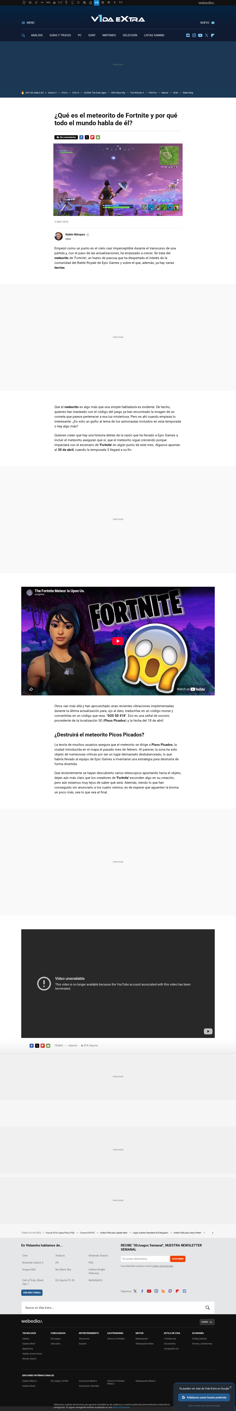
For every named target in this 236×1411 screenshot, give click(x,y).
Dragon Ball (29, 1269)
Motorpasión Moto (144, 1343)
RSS (163, 1290)
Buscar (208, 1308)
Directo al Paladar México (116, 1382)
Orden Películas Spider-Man (114, 1232)
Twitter (206, 35)
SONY (92, 35)
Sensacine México (88, 1381)
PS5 (91, 1262)
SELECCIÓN (130, 35)
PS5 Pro (153, 92)
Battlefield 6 (95, 1280)
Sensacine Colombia (89, 1386)
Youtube (200, 35)
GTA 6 (64, 92)
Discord (188, 35)
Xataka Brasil (28, 1386)
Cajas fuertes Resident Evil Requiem (151, 1232)
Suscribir (177, 1258)
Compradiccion (171, 1348)
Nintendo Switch (98, 1255)
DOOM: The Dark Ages (95, 92)
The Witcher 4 (137, 92)
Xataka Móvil (28, 1343)
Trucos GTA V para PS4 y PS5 (60, 1232)
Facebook (81, 137)
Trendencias (170, 1338)
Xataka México (29, 1381)
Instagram (194, 35)
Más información (121, 1407)
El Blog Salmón (199, 1338)
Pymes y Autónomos (202, 1343)
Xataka (25, 1338)
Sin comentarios (68, 137)
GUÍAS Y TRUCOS (60, 35)
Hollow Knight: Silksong (97, 1271)
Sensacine (84, 1338)
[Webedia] (32, 1321)
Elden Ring (188, 92)
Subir (204, 1322)
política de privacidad (162, 1266)
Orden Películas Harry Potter (188, 1232)
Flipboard (213, 35)
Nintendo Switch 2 (32, 1262)
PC (79, 35)
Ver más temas (32, 1292)
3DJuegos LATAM (59, 1381)
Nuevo (204, 22)
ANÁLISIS (37, 35)
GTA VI (75, 92)
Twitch (170, 1290)
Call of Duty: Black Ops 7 (33, 1282)
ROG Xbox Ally (118, 92)
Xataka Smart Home (32, 1353)
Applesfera (27, 1348)
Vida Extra (118, 17)
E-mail (98, 137)
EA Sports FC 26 (64, 1280)
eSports (72, 1045)
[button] (77, 234)
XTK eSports (91, 1045)
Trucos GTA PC (87, 1232)
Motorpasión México (145, 1381)
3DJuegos (56, 1338)
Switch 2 (52, 92)
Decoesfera (170, 1343)
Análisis (60, 1255)
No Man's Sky (63, 1269)
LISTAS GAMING (154, 35)
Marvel (165, 92)
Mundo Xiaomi (29, 1358)
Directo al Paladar (116, 1338)
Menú (30, 22)
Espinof (82, 1343)
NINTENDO (109, 35)
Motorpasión (142, 1338)
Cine (24, 1255)
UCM (175, 92)
